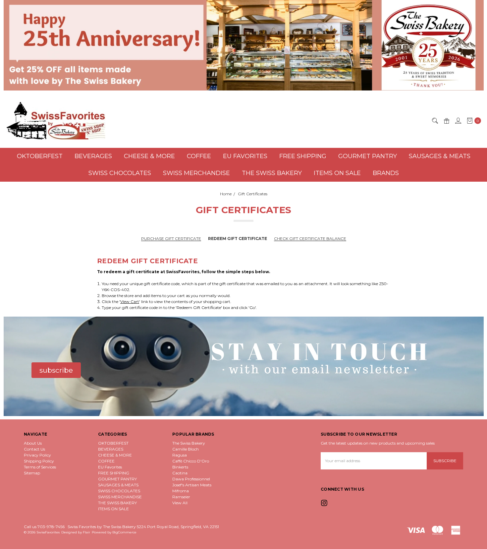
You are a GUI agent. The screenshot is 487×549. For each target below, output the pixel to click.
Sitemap (32, 472)
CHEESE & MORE (149, 156)
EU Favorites (245, 156)
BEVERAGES (93, 156)
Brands (386, 173)
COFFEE (199, 156)
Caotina (180, 472)
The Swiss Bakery (188, 443)
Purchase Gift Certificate (171, 239)
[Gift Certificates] (446, 121)
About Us (33, 443)
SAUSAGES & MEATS (439, 156)
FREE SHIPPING (302, 156)
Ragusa (179, 455)
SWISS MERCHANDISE (196, 173)
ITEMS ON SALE (337, 173)
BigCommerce (124, 532)
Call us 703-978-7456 (44, 526)
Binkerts (180, 466)
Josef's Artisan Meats (191, 484)
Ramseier (181, 496)
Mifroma (180, 490)
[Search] (434, 121)
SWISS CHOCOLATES (119, 173)
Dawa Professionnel (191, 478)
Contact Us (34, 449)
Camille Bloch (185, 449)
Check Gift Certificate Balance (310, 239)
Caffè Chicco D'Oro (190, 460)
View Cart (129, 301)
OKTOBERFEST (40, 156)
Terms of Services (40, 466)
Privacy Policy (37, 455)
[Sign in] (458, 121)
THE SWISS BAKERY (272, 173)
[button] (244, 45)
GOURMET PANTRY (367, 156)
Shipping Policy (39, 460)
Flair (86, 532)
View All (180, 502)
